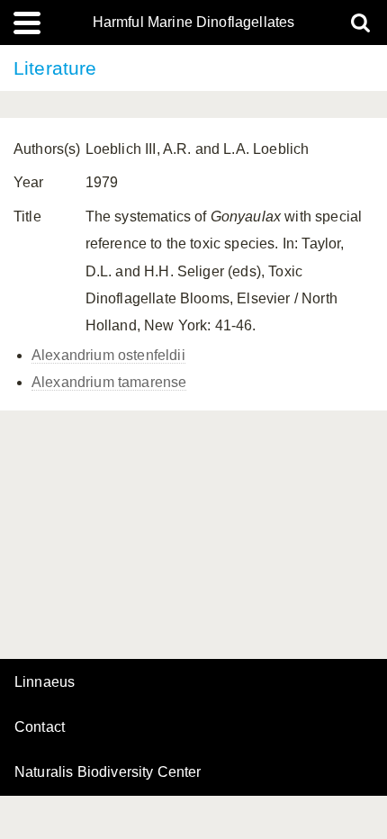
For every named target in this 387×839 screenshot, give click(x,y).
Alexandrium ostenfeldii (108, 355)
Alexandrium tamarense (109, 382)
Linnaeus (44, 682)
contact (39, 727)
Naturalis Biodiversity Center (108, 772)
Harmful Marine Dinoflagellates (194, 22)
